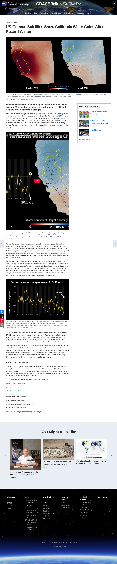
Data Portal (28, 505)
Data (27, 497)
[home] (58, 3)
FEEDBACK (43, 542)
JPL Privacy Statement (57, 542)
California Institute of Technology (18, 5)
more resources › (85, 140)
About (46, 503)
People (45, 505)
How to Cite (47, 518)
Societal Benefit (83, 498)
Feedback (46, 511)
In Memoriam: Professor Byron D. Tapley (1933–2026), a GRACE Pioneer (24, 474)
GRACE (11, 258)
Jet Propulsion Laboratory (18, 2)
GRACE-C (10, 505)
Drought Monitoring (86, 510)
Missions (11, 497)
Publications (48, 497)
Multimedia (102, 497)
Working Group (84, 518)
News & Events (64, 498)
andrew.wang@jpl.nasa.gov (32, 412)
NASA (4, 4)
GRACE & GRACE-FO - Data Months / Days (31, 522)
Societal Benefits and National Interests (85, 505)
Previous (5, 455)
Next (111, 455)
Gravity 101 (10, 508)
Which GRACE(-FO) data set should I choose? (31, 515)
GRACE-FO (58, 116)
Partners (46, 508)
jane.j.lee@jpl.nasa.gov (14, 412)
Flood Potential (84, 512)
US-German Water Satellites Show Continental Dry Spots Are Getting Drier (57, 464)
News (8, 23)
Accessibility (72, 542)
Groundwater (84, 515)
